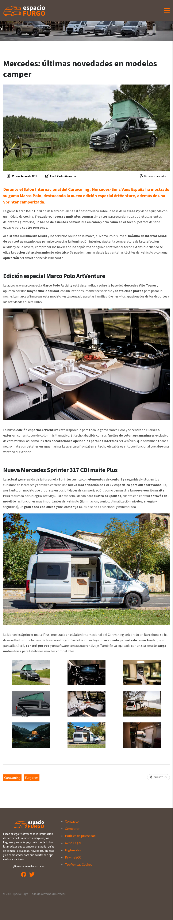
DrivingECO (73, 857)
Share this (160, 777)
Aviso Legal (73, 843)
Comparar (72, 828)
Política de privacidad (80, 836)
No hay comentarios (155, 176)
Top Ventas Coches (78, 864)
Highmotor (73, 850)
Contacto (72, 821)
